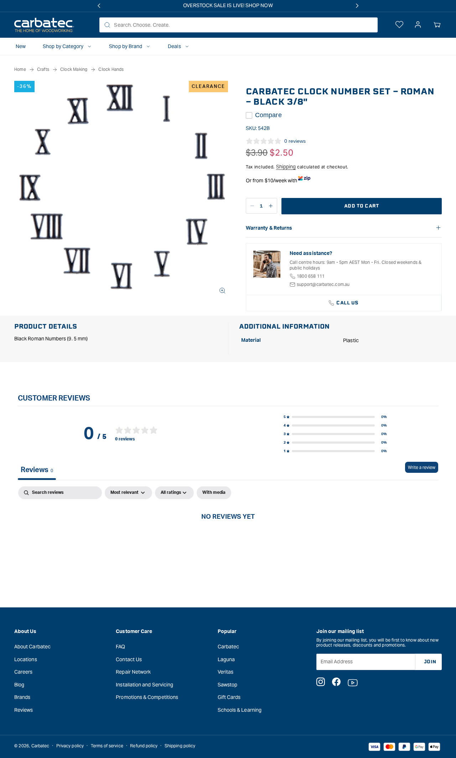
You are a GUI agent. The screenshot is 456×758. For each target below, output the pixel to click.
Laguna (226, 659)
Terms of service (107, 745)
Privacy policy (70, 745)
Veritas (226, 672)
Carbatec (228, 646)
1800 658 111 (311, 276)
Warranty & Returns (269, 228)
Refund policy (143, 745)
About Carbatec (32, 646)
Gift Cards (229, 697)
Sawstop (228, 684)
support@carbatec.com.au (323, 284)
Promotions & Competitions (147, 697)
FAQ (120, 646)
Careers (23, 672)
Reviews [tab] (37, 470)
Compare (268, 115)
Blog (19, 684)
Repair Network (133, 672)
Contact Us (129, 659)
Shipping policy (180, 745)
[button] (437, 25)
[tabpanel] (228, 540)
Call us (347, 302)
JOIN (430, 661)
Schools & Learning (239, 709)
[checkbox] (214, 492)
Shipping (286, 166)
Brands (22, 697)
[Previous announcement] (98, 5)
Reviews (23, 709)
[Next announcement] (357, 5)
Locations (25, 659)
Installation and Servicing (144, 684)
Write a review (421, 467)
